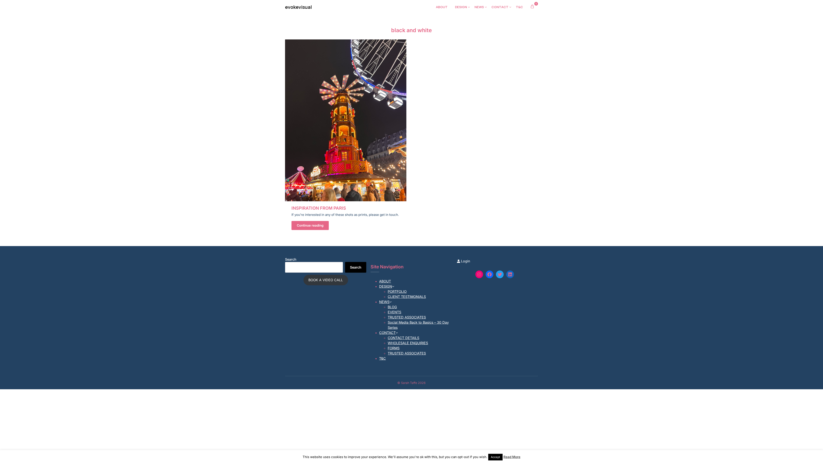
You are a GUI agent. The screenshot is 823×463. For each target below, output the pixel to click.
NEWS (479, 7)
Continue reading (310, 225)
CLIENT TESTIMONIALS (407, 297)
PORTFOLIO (397, 291)
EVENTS (394, 312)
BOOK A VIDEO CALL (325, 280)
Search (290, 259)
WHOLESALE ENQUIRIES (408, 343)
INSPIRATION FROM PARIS (318, 208)
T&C (519, 7)
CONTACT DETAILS (403, 338)
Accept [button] (495, 457)
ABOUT (442, 7)
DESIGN (461, 7)
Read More (511, 457)
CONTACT (499, 7)
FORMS (393, 348)
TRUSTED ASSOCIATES (407, 317)
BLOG (392, 307)
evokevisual (298, 7)
